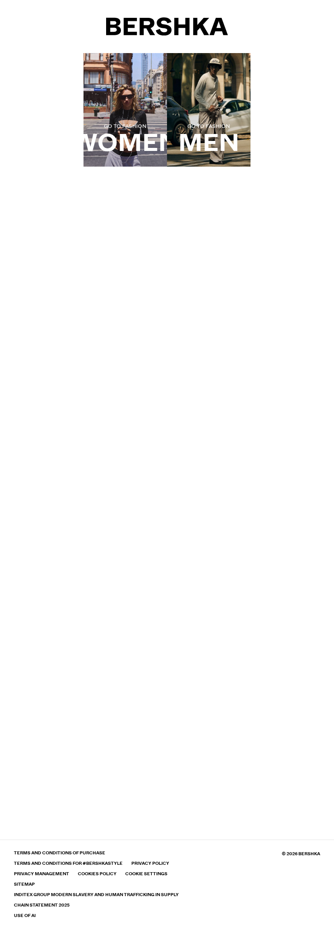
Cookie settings (146, 874)
